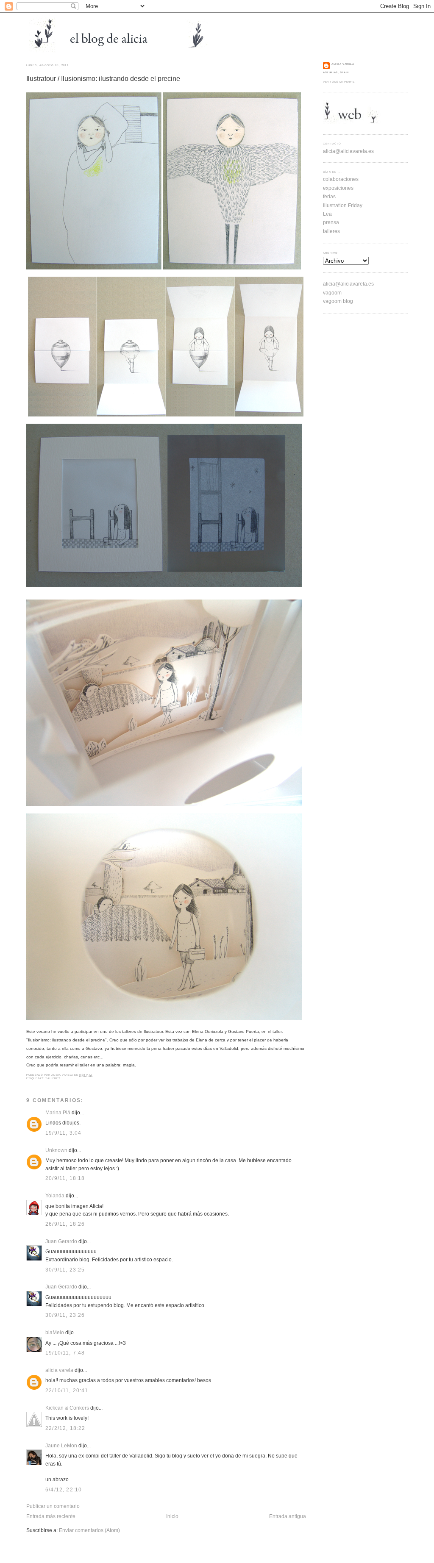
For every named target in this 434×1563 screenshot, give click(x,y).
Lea (327, 214)
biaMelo (54, 1332)
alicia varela (59, 1370)
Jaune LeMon (61, 1445)
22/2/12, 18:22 (65, 1428)
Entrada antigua (287, 1516)
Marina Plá (57, 1112)
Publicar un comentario (53, 1506)
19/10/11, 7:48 (65, 1352)
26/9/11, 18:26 (65, 1224)
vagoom (332, 292)
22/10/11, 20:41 (67, 1390)
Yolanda (54, 1195)
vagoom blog (338, 301)
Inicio (172, 1516)
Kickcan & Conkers (67, 1407)
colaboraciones (341, 179)
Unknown (56, 1150)
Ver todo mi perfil (339, 82)
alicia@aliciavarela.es (348, 151)
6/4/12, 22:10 (63, 1489)
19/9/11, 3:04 (63, 1132)
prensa (331, 222)
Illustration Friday (342, 205)
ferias (329, 196)
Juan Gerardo (61, 1241)
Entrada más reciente (50, 1516)
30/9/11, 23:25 (65, 1269)
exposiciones (338, 188)
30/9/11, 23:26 (65, 1315)
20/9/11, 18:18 (65, 1178)
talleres (52, 1078)
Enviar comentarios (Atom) (89, 1530)
